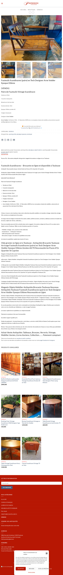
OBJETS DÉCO (38, 150)
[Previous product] (33, 12)
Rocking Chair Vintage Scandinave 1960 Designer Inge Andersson (10, 423)
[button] (46, 553)
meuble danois (21, 134)
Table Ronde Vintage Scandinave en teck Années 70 (51, 422)
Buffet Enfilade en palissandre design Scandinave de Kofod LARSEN (10, 380)
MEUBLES (31, 150)
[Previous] (4, 37)
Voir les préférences (42, 568)
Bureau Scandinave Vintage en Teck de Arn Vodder (31, 422)
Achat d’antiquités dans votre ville (10, 525)
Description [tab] (4, 154)
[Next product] (30, 12)
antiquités (12, 134)
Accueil (23, 10)
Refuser (31, 568)
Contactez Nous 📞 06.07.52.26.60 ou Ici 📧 (31, 128)
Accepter (21, 568)
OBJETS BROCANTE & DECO (9, 514)
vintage (29, 134)
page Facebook (44, 340)
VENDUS (40, 10)
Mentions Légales (31, 572)
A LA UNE (3, 499)
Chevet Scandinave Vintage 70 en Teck (31, 464)
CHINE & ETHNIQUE (6, 502)
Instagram (52, 340)
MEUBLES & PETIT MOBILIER (9, 508)
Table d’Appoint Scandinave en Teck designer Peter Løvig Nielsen (52, 380)
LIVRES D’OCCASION (7, 505)
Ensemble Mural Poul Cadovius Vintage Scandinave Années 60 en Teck (31, 380)
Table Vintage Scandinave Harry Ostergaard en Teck (10, 464)
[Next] (58, 37)
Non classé (4, 511)
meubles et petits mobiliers (24, 338)
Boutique (31, 10)
